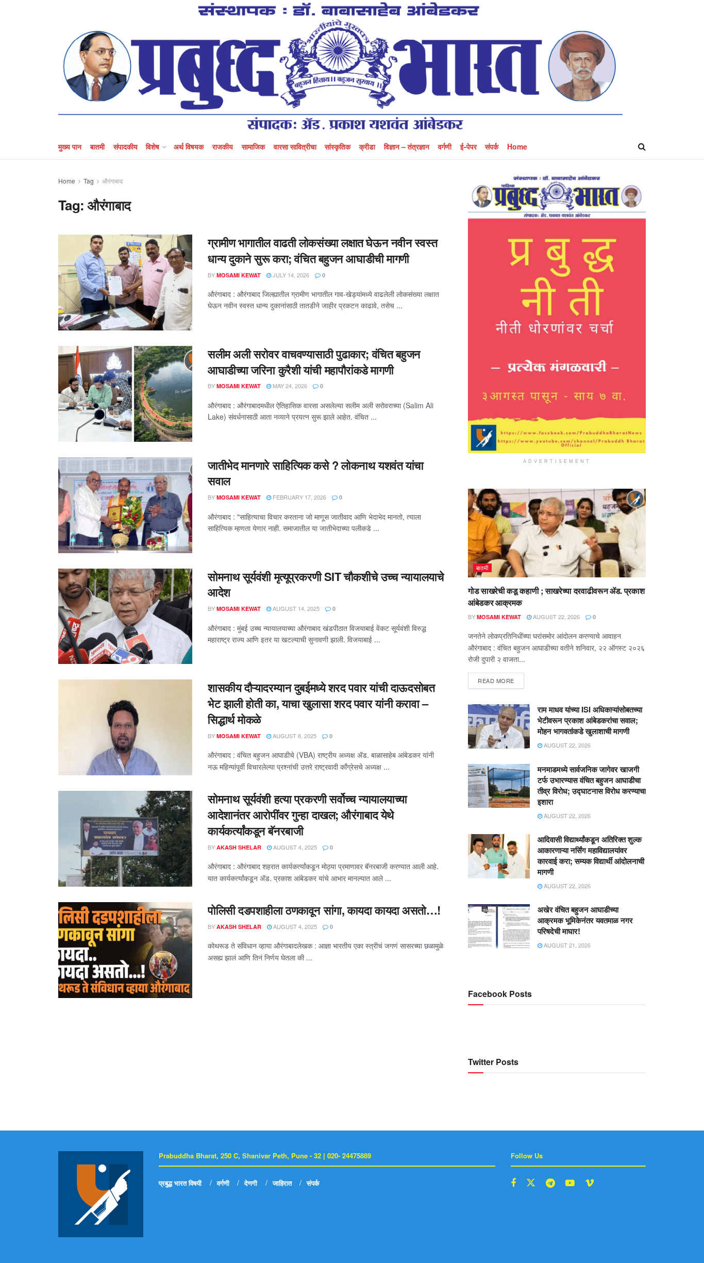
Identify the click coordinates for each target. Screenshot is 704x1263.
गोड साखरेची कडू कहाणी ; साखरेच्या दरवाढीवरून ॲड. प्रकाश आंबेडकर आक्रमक (556, 596)
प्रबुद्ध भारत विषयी (180, 1183)
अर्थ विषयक (189, 146)
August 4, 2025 (294, 847)
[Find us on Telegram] (550, 1183)
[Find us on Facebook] (513, 1183)
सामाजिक (253, 146)
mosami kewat (238, 275)
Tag (88, 180)
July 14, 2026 (290, 275)
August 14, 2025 (295, 608)
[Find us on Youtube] (570, 1183)
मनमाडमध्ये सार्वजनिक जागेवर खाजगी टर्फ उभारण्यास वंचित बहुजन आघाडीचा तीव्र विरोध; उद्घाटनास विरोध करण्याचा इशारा (592, 785)
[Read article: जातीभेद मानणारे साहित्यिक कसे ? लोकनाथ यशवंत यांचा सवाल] (125, 505)
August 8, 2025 (293, 736)
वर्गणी (444, 146)
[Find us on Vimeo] (589, 1183)
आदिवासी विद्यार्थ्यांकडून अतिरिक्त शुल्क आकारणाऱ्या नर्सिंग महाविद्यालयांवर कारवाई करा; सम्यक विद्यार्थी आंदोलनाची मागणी (591, 855)
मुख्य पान (69, 146)
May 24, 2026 (289, 385)
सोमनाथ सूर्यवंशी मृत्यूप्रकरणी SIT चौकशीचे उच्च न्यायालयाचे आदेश (326, 584)
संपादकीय (125, 146)
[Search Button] (642, 146)
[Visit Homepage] (340, 67)
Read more (501, 679)
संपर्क (491, 146)
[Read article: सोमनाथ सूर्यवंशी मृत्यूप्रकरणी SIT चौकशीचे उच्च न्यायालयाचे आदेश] (125, 616)
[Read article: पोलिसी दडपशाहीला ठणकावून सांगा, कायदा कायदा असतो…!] (125, 950)
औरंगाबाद (112, 180)
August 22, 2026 (555, 616)
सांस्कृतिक (337, 146)
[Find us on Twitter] (530, 1183)
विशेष (152, 146)
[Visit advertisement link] (557, 314)
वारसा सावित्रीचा (295, 146)
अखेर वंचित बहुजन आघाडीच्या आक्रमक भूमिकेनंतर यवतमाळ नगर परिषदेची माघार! (585, 920)
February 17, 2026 (298, 497)
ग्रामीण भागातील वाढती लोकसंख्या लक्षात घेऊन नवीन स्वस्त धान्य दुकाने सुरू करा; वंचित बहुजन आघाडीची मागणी (322, 250)
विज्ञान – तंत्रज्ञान (406, 146)
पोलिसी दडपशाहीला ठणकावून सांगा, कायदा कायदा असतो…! (324, 910)
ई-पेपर (468, 146)
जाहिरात (282, 1183)
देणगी (250, 1183)
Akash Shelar (238, 847)
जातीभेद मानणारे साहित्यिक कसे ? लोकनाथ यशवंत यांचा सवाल (316, 473)
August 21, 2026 (566, 945)
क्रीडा (367, 146)
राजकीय (222, 146)
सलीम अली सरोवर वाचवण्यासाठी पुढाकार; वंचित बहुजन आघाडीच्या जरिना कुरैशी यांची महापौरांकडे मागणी (314, 361)
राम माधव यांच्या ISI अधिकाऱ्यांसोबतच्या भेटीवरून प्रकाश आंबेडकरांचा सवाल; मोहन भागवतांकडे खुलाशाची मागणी (590, 720)
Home (517, 146)
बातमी (97, 146)
